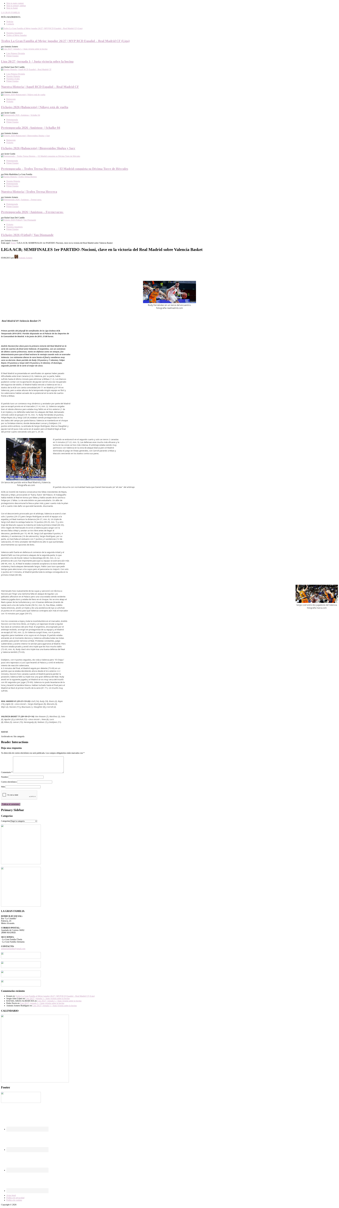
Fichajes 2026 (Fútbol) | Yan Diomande (27, 235)
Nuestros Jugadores (14, 33)
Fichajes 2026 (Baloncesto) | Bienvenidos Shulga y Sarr (38, 148)
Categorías (5, 821)
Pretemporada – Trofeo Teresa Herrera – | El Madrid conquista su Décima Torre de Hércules (64, 168)
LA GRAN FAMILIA (10, 12)
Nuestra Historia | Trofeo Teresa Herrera (29, 191)
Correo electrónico (9, 782)
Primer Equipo (12, 56)
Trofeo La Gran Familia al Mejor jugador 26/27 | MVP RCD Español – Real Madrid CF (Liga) (65, 41)
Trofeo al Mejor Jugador (16, 35)
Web (3, 787)
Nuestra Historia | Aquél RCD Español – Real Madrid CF (40, 86)
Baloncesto (11, 99)
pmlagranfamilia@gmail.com (13, 949)
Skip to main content (15, 3)
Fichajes (9, 101)
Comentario (6, 772)
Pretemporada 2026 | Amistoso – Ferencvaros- (32, 212)
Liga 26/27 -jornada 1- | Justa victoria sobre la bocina (37, 61)
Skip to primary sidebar (16, 6)
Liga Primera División (15, 53)
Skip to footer (12, 8)
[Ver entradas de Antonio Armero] (16, 258)
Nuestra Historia (13, 76)
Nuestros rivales (13, 79)
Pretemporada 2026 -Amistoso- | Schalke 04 (30, 127)
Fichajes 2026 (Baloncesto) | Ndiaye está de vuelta (34, 107)
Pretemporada (12, 120)
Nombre (4, 777)
